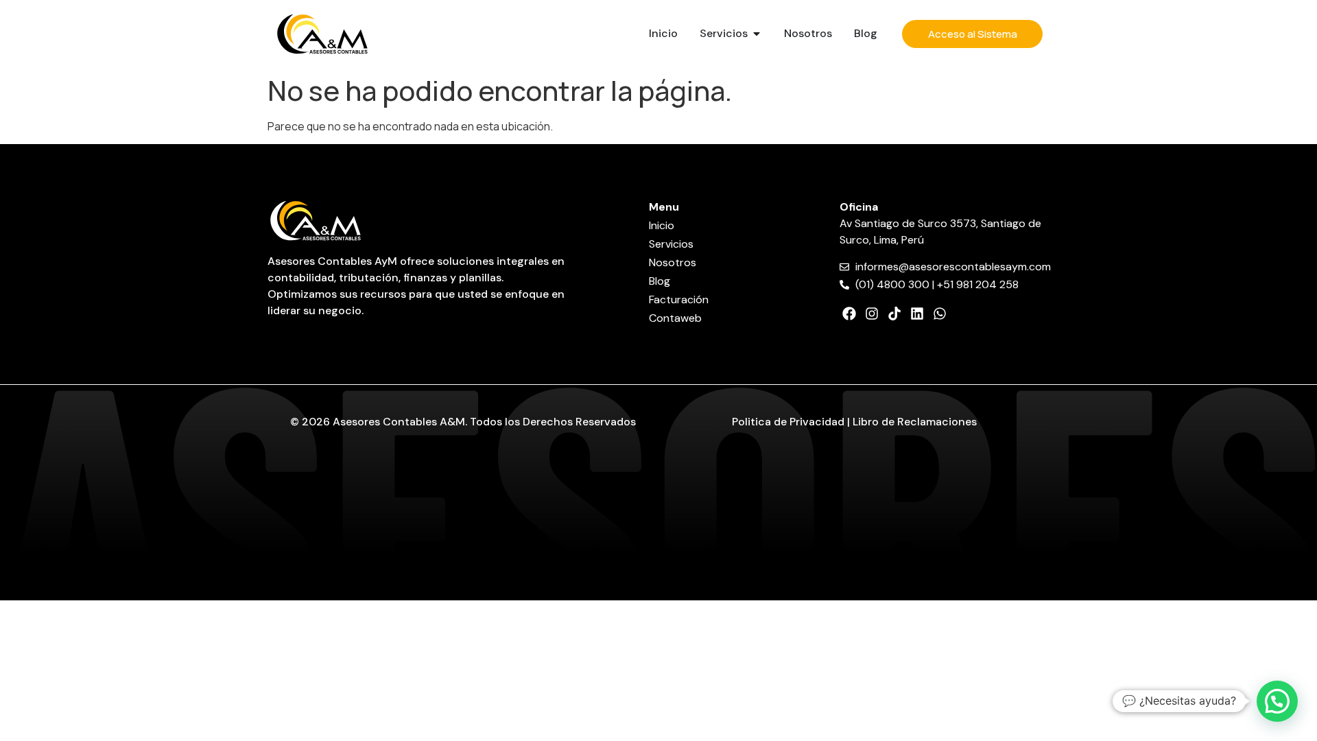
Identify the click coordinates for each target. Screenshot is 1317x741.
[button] (1277, 701)
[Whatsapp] (939, 313)
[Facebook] (849, 313)
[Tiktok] (894, 313)
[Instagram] (871, 313)
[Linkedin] (917, 313)
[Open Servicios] (756, 33)
